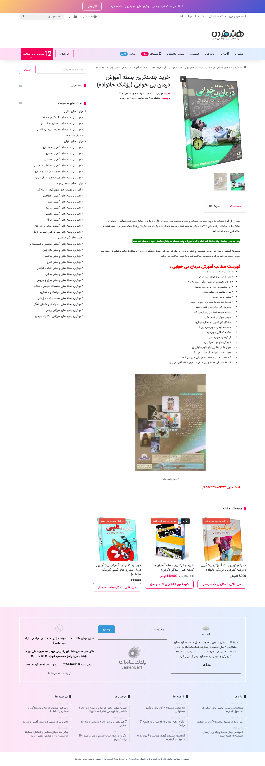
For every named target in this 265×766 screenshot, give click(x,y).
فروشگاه (64, 54)
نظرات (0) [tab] (214, 206)
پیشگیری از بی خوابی (149, 98)
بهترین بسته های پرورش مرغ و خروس (59, 280)
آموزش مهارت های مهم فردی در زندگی (59, 190)
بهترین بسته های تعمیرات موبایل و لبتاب (57, 286)
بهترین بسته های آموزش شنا (64, 202)
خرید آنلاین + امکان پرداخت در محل (222, 584)
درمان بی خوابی (127, 98)
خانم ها (211, 54)
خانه (240, 67)
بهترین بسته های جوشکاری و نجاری (60, 292)
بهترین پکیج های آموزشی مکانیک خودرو (58, 316)
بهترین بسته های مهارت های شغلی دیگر (57, 304)
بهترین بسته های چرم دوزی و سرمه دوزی (57, 172)
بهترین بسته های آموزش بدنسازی (61, 159)
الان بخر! (92, 6)
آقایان (226, 54)
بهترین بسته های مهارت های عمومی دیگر (186, 67)
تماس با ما (54, 673)
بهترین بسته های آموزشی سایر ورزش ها (58, 226)
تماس (128, 54)
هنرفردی (206, 665)
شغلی (240, 54)
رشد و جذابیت (176, 54)
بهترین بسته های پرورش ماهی (63, 274)
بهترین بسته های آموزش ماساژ (63, 208)
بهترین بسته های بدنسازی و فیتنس (60, 123)
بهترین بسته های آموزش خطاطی (62, 196)
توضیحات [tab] (235, 206)
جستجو (27, 70)
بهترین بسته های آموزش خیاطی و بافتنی (57, 165)
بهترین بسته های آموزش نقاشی (63, 214)
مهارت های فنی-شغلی (71, 238)
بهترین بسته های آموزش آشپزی (63, 153)
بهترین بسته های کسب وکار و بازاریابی (59, 298)
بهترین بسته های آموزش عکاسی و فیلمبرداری (55, 244)
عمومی (195, 54)
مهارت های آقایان (73, 111)
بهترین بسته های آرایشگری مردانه (61, 117)
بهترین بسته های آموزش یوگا (64, 220)
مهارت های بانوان (74, 141)
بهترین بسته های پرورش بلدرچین (61, 250)
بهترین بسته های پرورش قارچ (64, 262)
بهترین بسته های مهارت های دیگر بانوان (58, 178)
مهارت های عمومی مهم (223, 67)
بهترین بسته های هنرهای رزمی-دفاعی (59, 129)
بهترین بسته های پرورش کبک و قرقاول (58, 268)
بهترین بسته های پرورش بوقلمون (61, 256)
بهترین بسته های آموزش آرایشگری (61, 147)
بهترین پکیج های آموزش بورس (63, 310)
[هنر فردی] (227, 34)
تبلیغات (150, 54)
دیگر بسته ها (73, 135)
